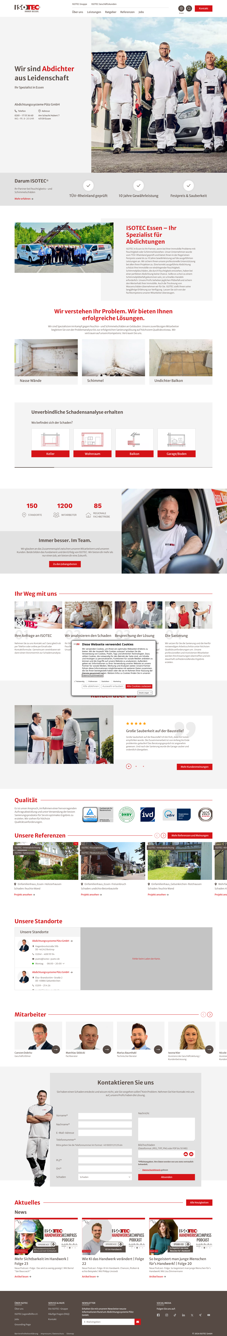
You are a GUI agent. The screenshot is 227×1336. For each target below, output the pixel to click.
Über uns (19, 1308)
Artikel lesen (21, 1276)
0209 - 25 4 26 (42, 985)
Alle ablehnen (91, 686)
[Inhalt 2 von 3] (136, 766)
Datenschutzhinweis (151, 1170)
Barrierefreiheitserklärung (26, 1333)
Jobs (17, 1319)
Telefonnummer (66, 1139)
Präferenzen (92, 681)
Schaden (61, 1176)
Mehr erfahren (22, 198)
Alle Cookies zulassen (139, 686)
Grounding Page (23, 1324)
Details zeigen (144, 693)
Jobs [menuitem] (141, 12)
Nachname (63, 1124)
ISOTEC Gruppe (79, 4)
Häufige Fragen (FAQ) (58, 1314)
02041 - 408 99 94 (44, 954)
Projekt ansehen (23, 894)
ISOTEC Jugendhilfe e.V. (26, 1314)
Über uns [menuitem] (77, 12)
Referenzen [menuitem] (127, 12)
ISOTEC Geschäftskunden (104, 4)
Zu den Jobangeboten (65, 564)
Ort (58, 1168)
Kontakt (203, 8)
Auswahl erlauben (112, 686)
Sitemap (70, 1333)
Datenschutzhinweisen (92, 675)
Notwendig (80, 681)
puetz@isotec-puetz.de (47, 959)
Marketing (117, 681)
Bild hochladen (146, 1145)
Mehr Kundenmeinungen (194, 766)
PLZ (59, 1160)
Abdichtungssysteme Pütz (50, 940)
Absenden (166, 1177)
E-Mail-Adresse (65, 1132)
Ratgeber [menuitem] (110, 12)
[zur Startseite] (27, 8)
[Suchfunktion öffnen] (189, 8)
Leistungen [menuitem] (94, 12)
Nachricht (143, 1113)
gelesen (155, 1170)
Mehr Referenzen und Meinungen (190, 835)
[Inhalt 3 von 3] (143, 766)
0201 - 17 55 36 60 (24, 115)
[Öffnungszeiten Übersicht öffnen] (64, 963)
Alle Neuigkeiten (199, 1202)
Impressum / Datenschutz (52, 1333)
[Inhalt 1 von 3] (128, 766)
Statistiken (105, 681)
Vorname (62, 1115)
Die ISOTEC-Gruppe (58, 1308)
